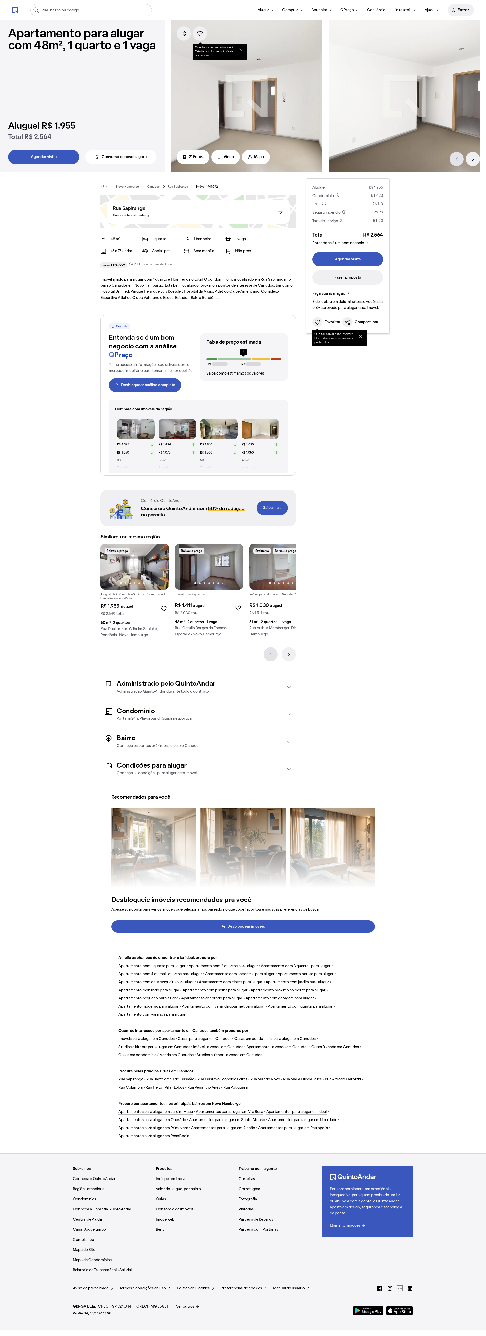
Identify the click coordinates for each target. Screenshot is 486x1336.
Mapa (259, 157)
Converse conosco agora (124, 157)
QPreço (347, 10)
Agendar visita (44, 157)
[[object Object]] (241, 50)
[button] (198, 687)
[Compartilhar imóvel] (184, 33)
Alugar (263, 10)
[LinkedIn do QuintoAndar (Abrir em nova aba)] (410, 1288)
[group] (134, 592)
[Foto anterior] (110, 567)
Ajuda (429, 10)
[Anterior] (457, 159)
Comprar (290, 10)
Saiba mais (272, 508)
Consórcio (376, 10)
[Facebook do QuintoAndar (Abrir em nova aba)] (380, 1288)
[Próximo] (473, 159)
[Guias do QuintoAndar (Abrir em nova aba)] (400, 1288)
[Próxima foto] (160, 567)
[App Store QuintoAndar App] (399, 1310)
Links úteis (402, 10)
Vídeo (229, 157)
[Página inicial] (15, 10)
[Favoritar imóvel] (200, 33)
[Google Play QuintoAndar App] (368, 1310)
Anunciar (319, 10)
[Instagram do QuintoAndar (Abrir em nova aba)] (390, 1288)
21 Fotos (196, 157)
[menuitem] (266, 10)
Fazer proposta (347, 277)
